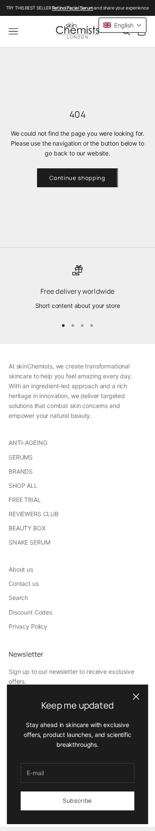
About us (21, 569)
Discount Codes (30, 612)
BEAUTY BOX (27, 528)
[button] (122, 25)
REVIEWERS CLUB (34, 513)
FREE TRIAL (25, 499)
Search (18, 597)
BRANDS (21, 471)
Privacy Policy (28, 626)
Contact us (24, 583)
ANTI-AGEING (28, 442)
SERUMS (21, 457)
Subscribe (77, 800)
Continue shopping (77, 178)
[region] (77, 287)
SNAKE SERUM (29, 542)
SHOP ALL (23, 485)
